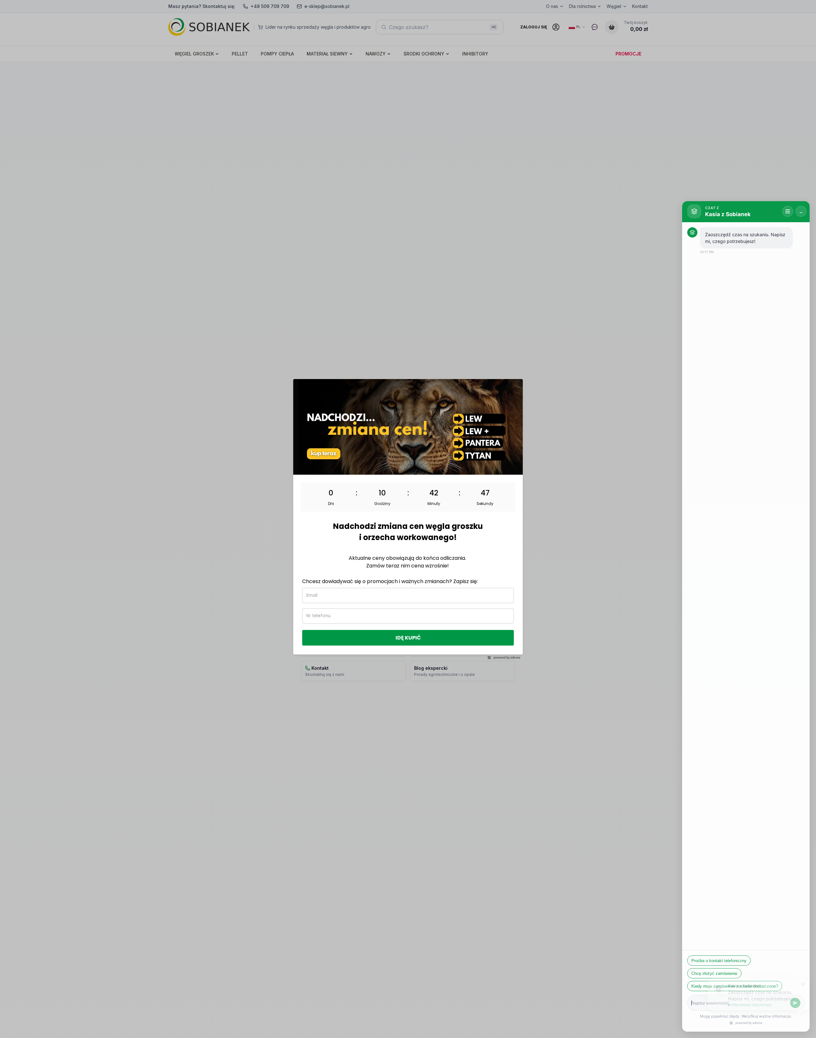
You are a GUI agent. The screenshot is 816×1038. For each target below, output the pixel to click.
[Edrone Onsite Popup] (408, 519)
